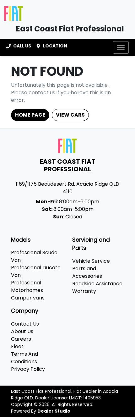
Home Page (30, 114)
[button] (121, 47)
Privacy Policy (28, 369)
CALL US (22, 46)
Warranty (84, 291)
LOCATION (55, 46)
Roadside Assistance (97, 283)
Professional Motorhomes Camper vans (28, 290)
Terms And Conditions (24, 357)
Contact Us (25, 323)
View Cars (70, 114)
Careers (21, 339)
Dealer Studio (53, 411)
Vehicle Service (91, 261)
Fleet (17, 346)
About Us (22, 331)
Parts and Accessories (87, 272)
